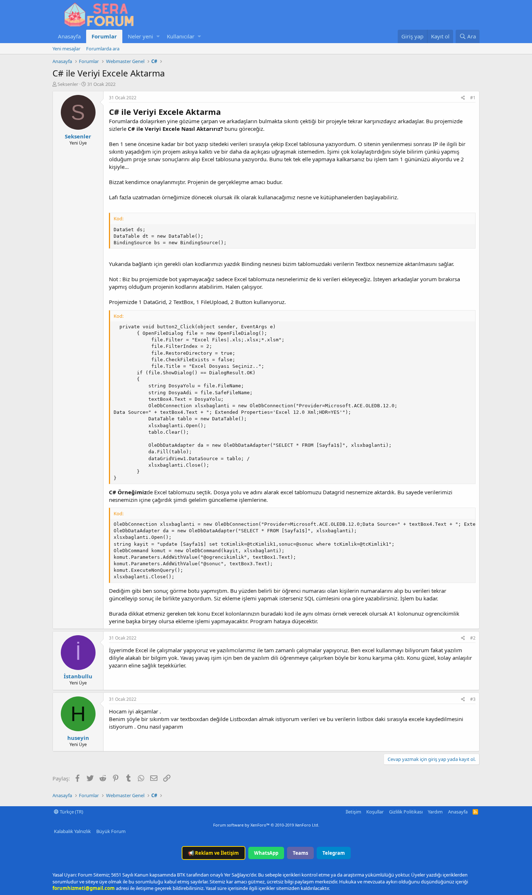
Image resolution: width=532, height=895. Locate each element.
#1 (473, 98)
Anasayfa (69, 36)
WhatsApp (266, 853)
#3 (473, 699)
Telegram (333, 853)
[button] (158, 36)
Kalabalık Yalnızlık (72, 831)
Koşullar (375, 811)
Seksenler (68, 84)
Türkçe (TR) (71, 811)
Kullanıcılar (180, 36)
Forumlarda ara (102, 48)
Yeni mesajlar (66, 48)
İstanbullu (78, 676)
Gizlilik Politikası (406, 811)
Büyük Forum (111, 831)
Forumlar (104, 36)
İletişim (353, 811)
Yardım (435, 811)
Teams (300, 853)
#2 (473, 638)
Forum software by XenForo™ (266, 825)
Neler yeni (140, 36)
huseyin (78, 737)
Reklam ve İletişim (213, 853)
